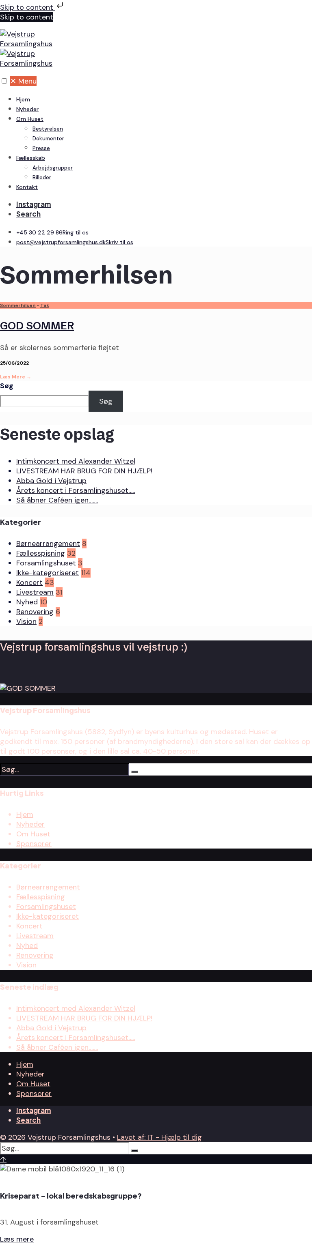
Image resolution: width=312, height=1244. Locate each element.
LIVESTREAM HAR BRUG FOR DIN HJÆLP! (84, 471)
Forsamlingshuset (46, 563)
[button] (4, 81)
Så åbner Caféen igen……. (57, 500)
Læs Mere (15, 377)
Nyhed (27, 602)
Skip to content (27, 7)
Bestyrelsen (47, 128)
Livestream (35, 592)
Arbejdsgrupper (52, 167)
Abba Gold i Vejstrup (51, 481)
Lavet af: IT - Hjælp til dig (159, 1137)
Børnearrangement (48, 543)
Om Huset (29, 118)
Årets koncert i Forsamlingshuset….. (75, 490)
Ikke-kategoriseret (47, 573)
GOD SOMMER (37, 325)
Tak (44, 305)
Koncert (29, 582)
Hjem (23, 99)
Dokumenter (48, 138)
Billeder (41, 177)
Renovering (35, 612)
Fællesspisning (40, 553)
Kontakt (27, 187)
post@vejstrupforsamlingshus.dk (74, 242)
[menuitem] (164, 133)
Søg (6, 386)
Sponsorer (34, 844)
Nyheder (27, 109)
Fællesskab (30, 157)
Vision (26, 621)
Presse (41, 148)
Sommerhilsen (18, 305)
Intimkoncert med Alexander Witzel (75, 461)
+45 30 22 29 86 (52, 232)
